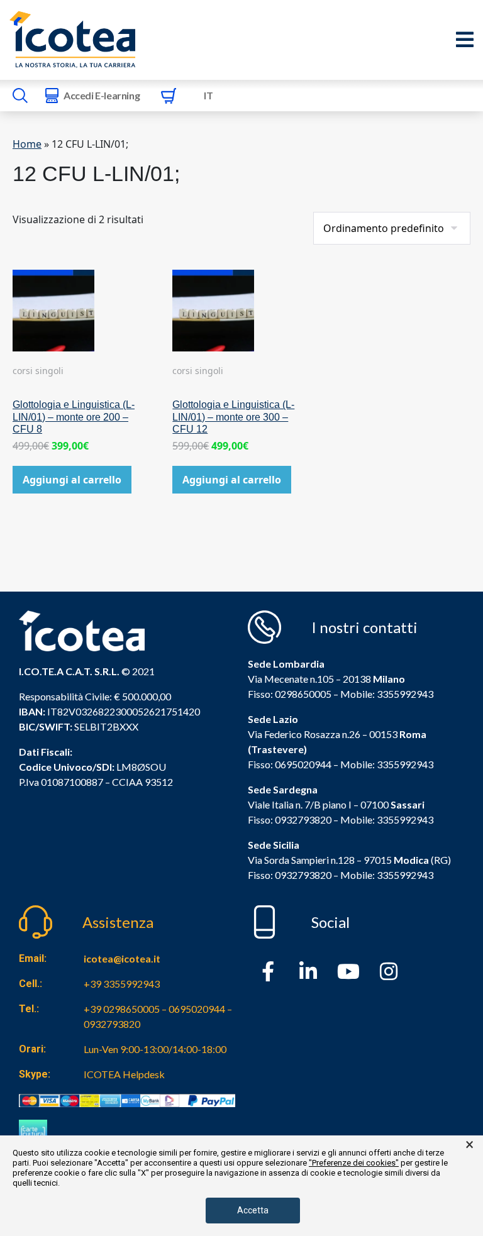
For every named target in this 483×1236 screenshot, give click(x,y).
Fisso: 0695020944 (289, 764)
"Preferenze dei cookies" (354, 1162)
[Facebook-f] (268, 971)
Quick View (81, 334)
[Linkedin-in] (308, 971)
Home (27, 144)
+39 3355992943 (122, 984)
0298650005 (303, 694)
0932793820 (303, 875)
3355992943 (405, 694)
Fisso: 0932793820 (289, 819)
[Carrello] (168, 95)
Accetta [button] (253, 1210)
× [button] (469, 1145)
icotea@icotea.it (122, 958)
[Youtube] (348, 971)
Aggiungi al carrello (72, 480)
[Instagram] (389, 971)
